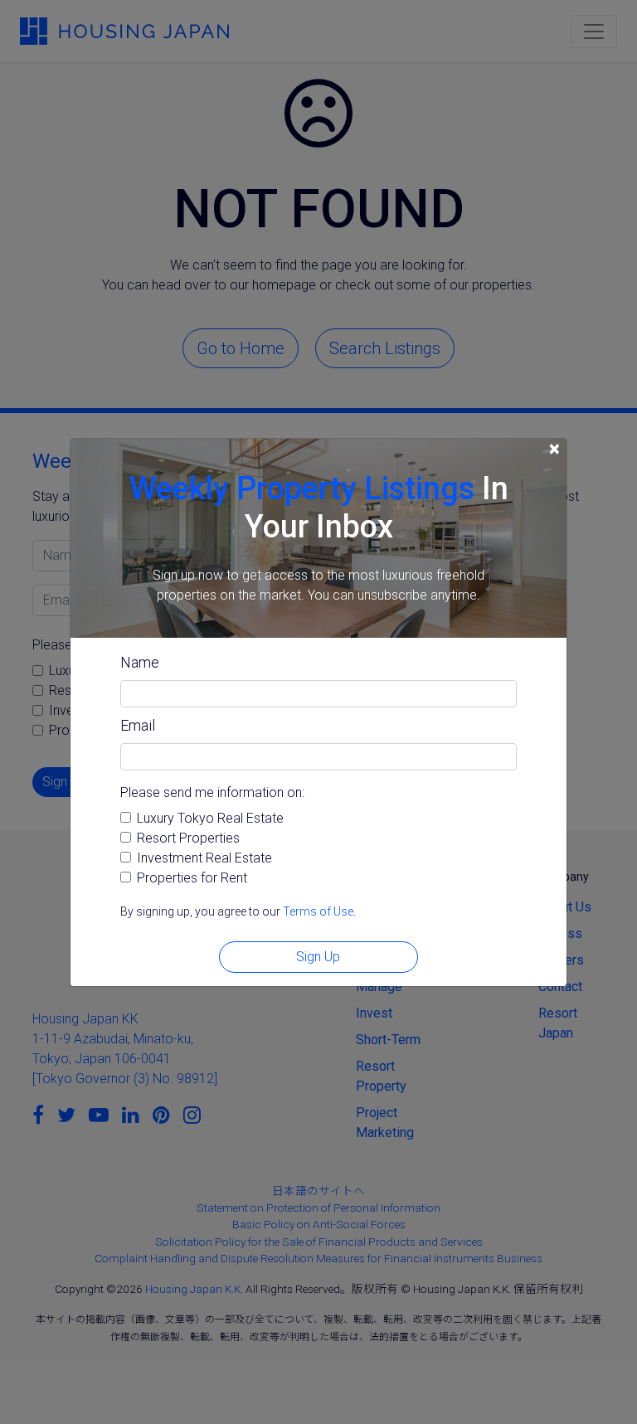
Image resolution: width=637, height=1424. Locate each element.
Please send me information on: (212, 792)
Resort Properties (188, 838)
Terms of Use (318, 911)
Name (139, 662)
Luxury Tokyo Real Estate (210, 818)
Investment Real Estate (204, 858)
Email (137, 725)
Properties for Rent (192, 878)
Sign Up (318, 957)
